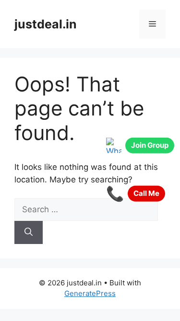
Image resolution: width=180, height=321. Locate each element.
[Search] (28, 232)
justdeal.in (45, 24)
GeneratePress (90, 293)
